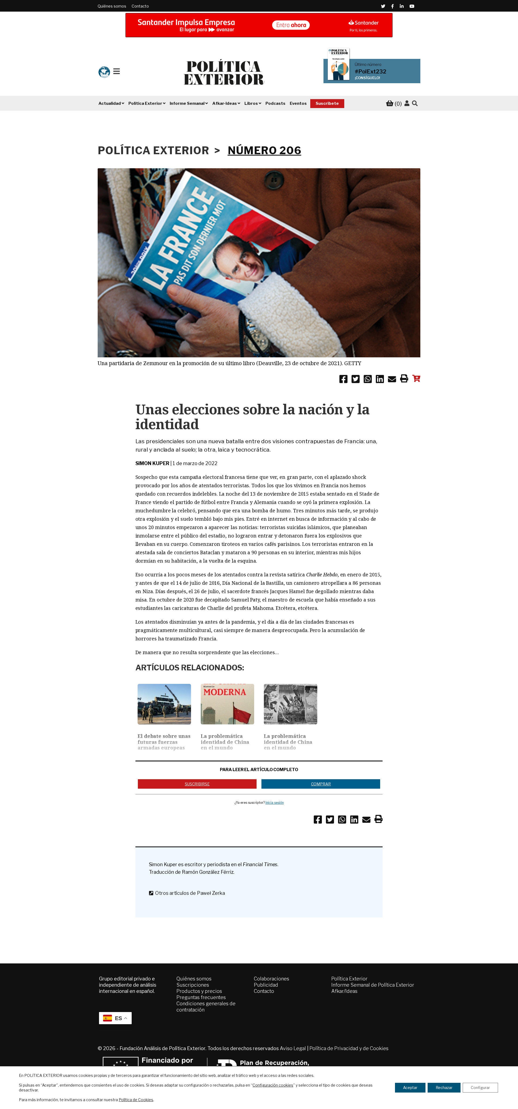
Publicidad (266, 985)
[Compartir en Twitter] (356, 380)
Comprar (321, 784)
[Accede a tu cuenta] (406, 103)
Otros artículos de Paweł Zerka (189, 893)
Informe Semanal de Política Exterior (372, 985)
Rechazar (444, 1087)
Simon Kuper (152, 463)
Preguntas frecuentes (201, 997)
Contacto (140, 6)
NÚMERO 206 (264, 150)
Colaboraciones (271, 979)
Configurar (480, 1087)
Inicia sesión (274, 803)
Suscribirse (197, 784)
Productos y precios (199, 991)
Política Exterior (349, 979)
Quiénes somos (112, 6)
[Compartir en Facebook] (343, 380)
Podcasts (275, 103)
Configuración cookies (273, 1085)
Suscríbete (327, 103)
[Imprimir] (404, 379)
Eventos (298, 103)
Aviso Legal (293, 1048)
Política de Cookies (136, 1099)
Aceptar (410, 1087)
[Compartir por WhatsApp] (368, 380)
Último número (368, 64)
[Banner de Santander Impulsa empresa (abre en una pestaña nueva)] (259, 25)
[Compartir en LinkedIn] (380, 380)
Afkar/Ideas (344, 991)
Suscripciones (192, 985)
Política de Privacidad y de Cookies (348, 1048)
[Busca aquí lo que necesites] (415, 103)
